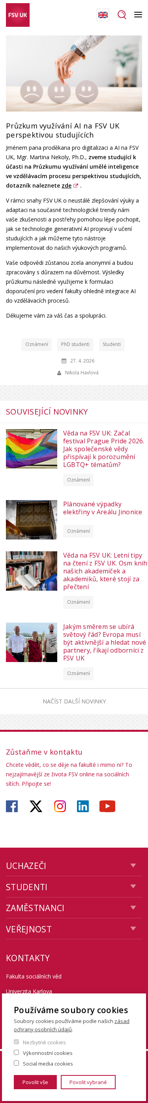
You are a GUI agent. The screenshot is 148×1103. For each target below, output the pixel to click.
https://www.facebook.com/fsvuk (12, 806)
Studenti (112, 344)
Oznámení (36, 344)
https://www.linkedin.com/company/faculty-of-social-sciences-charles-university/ (83, 806)
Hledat (121, 15)
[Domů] (18, 15)
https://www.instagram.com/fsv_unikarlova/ (60, 806)
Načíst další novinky (74, 701)
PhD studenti (75, 344)
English (103, 15)
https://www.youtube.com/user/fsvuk (107, 806)
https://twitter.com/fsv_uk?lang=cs (36, 806)
